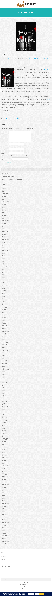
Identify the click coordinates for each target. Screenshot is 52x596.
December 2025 (5, 196)
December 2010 (5, 479)
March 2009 (4, 513)
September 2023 (5, 239)
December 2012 (5, 441)
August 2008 (4, 524)
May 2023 (4, 245)
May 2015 (4, 395)
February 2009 (5, 514)
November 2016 (5, 366)
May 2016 (4, 376)
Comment (3, 133)
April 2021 (4, 283)
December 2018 (5, 326)
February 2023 (5, 250)
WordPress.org (4, 559)
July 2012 (4, 449)
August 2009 (4, 505)
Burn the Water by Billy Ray (7, 181)
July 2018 (4, 334)
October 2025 (5, 199)
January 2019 (4, 325)
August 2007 (4, 543)
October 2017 (5, 349)
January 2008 (4, 535)
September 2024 (5, 220)
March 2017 (4, 360)
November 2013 (5, 423)
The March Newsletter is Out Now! (13, 118)
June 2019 (4, 318)
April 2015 (4, 396)
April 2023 (4, 247)
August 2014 (4, 409)
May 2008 (4, 528)
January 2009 (4, 516)
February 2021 (5, 287)
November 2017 (5, 347)
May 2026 (4, 188)
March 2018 (4, 341)
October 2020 (5, 293)
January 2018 (4, 344)
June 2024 (4, 225)
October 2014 (5, 406)
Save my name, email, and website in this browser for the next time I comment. (16, 155)
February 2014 (5, 419)
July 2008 (4, 525)
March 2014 (4, 417)
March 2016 (4, 379)
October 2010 (5, 482)
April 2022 (4, 264)
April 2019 (4, 322)
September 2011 (5, 465)
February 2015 (5, 400)
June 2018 (4, 336)
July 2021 (4, 279)
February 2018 (5, 342)
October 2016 (5, 368)
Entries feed (3, 556)
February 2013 (5, 438)
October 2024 (5, 218)
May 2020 (4, 301)
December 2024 (5, 215)
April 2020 (4, 303)
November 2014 (5, 404)
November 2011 (5, 462)
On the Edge (40, 58)
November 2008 (5, 519)
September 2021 (5, 276)
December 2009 (5, 498)
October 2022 (5, 256)
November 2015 (5, 385)
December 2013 (5, 422)
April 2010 (4, 492)
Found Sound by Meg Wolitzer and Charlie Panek (12, 179)
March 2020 (4, 304)
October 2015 (5, 387)
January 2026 (4, 194)
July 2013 (4, 430)
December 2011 (5, 460)
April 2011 (4, 473)
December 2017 (5, 346)
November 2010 (5, 481)
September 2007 (5, 541)
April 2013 (4, 435)
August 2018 (4, 333)
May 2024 (4, 226)
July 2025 (4, 204)
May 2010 (4, 490)
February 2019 (5, 323)
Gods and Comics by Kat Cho (8, 176)
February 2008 (5, 533)
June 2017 (4, 355)
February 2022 (5, 268)
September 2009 (5, 503)
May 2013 (4, 433)
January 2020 (4, 307)
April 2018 (4, 339)
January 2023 (4, 252)
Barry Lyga (46, 69)
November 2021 (5, 272)
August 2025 (4, 202)
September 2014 (5, 408)
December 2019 (5, 309)
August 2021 (4, 277)
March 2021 (4, 285)
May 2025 (4, 207)
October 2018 (5, 330)
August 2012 (4, 447)
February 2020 (5, 306)
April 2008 (4, 530)
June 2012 (4, 451)
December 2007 (5, 536)
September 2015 (5, 388)
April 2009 (4, 511)
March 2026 (4, 191)
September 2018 (5, 331)
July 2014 (4, 411)
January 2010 (4, 497)
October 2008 (5, 520)
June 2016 (4, 374)
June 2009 (4, 508)
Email (3, 149)
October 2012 (5, 444)
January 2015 (4, 401)
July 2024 (4, 223)
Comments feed (4, 558)
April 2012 (4, 454)
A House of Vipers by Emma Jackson (9, 177)
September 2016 (5, 369)
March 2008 (4, 532)
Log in (2, 554)
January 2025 (4, 213)
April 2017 (4, 358)
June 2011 (4, 470)
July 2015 (4, 392)
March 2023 (4, 248)
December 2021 (5, 271)
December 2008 (5, 517)
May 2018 (4, 338)
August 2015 (4, 390)
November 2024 (5, 217)
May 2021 (4, 282)
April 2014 (4, 416)
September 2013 (5, 427)
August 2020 (4, 296)
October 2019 (5, 312)
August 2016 (4, 371)
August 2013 (4, 428)
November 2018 (5, 328)
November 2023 (5, 236)
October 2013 (5, 425)
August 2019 (4, 315)
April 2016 (4, 377)
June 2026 (4, 186)
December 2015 (5, 384)
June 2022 (4, 261)
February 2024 (5, 231)
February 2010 (5, 495)
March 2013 (4, 436)
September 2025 (5, 201)
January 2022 (4, 269)
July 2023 (4, 242)
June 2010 (4, 489)
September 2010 (5, 484)
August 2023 (4, 241)
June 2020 (4, 299)
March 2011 (4, 474)
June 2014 (4, 412)
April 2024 (4, 228)
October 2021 (5, 274)
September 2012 (5, 446)
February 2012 (5, 457)
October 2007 (5, 540)
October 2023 (5, 237)
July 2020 (4, 298)
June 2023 (4, 244)
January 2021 (4, 288)
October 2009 (5, 501)
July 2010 (4, 487)
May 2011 (4, 471)
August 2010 (4, 485)
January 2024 (4, 233)
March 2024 (4, 229)
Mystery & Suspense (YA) (33, 58)
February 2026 (5, 193)
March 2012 (4, 455)
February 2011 (5, 476)
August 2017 (4, 352)
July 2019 (4, 317)
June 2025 (4, 206)
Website (2, 153)
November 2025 (5, 198)
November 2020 (5, 291)
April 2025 (4, 209)
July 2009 (4, 506)
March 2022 (4, 266)
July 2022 (4, 260)
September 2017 (5, 350)
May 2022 (4, 263)
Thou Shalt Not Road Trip (12, 117)
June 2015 (4, 393)
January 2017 (4, 363)
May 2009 (4, 509)
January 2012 (4, 458)
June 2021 (4, 280)
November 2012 (5, 443)
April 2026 (4, 190)
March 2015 (4, 398)
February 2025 (5, 212)
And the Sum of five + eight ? (4, 158)
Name (3, 145)
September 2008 (5, 522)
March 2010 (4, 493)
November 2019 (5, 311)
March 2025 (4, 210)
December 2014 (5, 403)
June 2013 (4, 431)
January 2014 (4, 420)
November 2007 (5, 538)
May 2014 (4, 414)
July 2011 (4, 468)
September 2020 (5, 295)
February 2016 (5, 381)
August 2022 (4, 258)
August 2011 (4, 466)
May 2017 (4, 357)
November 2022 (5, 255)
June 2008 (4, 527)
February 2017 (5, 361)
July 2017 (4, 353)
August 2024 (4, 221)
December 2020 (5, 290)
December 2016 (5, 365)
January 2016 (4, 382)
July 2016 (4, 373)
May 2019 (4, 320)
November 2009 (5, 500)
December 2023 (5, 234)
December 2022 (5, 253)
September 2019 (5, 314)
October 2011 (5, 463)
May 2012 (4, 452)
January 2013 (4, 439)
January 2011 (4, 478)
